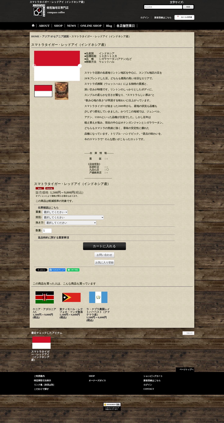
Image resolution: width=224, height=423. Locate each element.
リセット (190, 333)
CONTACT (149, 389)
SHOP (92, 376)
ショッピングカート (153, 376)
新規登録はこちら (162, 17)
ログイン (144, 17)
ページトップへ (187, 369)
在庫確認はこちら (48, 207)
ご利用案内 (39, 376)
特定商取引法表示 (42, 380)
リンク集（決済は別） (44, 384)
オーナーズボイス (97, 380)
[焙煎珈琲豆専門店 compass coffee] (37, 9)
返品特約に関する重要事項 (53, 237)
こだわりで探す (41, 389)
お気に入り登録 (104, 262)
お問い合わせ (104, 254)
